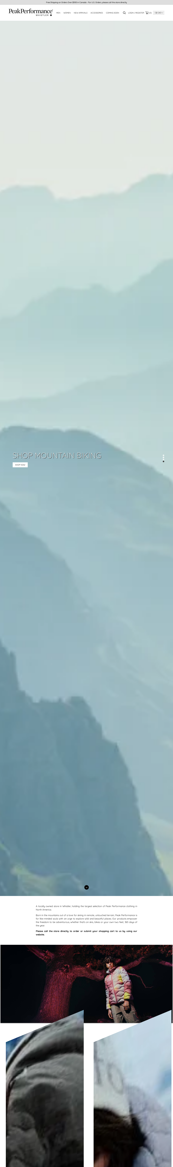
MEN (58, 13)
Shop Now (20, 465)
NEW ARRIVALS (80, 13)
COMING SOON (112, 13)
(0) (150, 13)
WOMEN (67, 13)
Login (131, 13)
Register (139, 13)
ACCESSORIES (97, 13)
